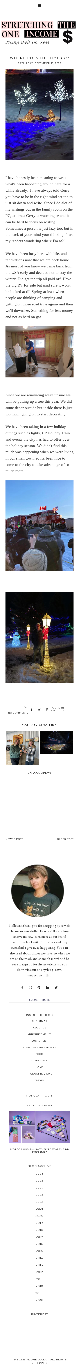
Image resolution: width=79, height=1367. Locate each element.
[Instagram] (30, 987)
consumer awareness (39, 1047)
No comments (18, 712)
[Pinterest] (39, 987)
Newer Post (14, 839)
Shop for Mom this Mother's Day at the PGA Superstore (39, 1151)
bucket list (39, 1040)
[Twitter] (56, 987)
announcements (39, 1034)
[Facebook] (22, 987)
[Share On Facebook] (31, 710)
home (40, 1067)
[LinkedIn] (47, 987)
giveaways (39, 1060)
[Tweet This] (39, 710)
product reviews (39, 1073)
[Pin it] (47, 710)
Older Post (65, 839)
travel (40, 1080)
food (39, 1054)
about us (57, 710)
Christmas (39, 1021)
